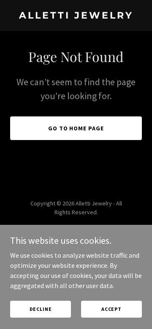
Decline (41, 309)
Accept (111, 309)
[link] (76, 16)
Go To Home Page (76, 128)
